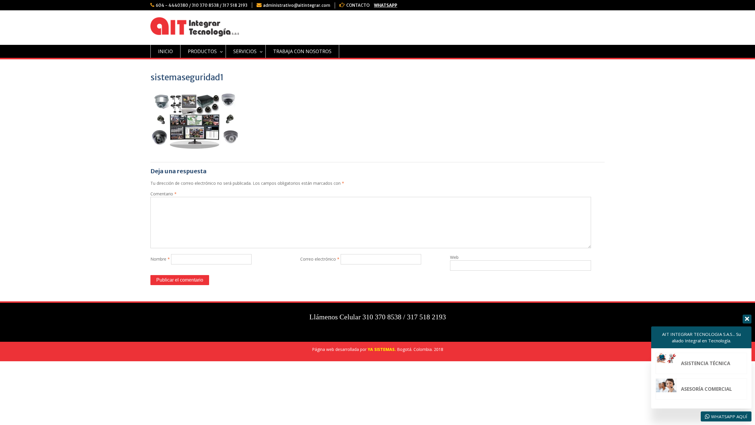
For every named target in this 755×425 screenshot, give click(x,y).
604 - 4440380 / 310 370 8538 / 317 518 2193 (201, 5)
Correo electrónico (319, 259)
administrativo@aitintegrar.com (296, 5)
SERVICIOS (245, 51)
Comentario (163, 194)
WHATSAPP (385, 5)
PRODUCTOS (202, 51)
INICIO (165, 51)
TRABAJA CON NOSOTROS (302, 51)
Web (454, 257)
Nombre (160, 259)
